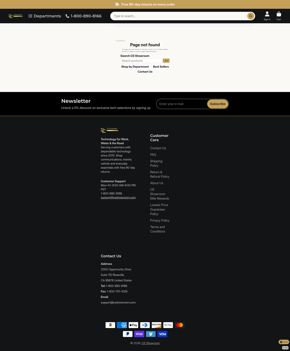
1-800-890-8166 (86, 16)
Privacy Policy (159, 220)
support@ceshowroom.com (118, 197)
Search (166, 60)
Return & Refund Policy (159, 174)
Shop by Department (135, 66)
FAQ (153, 154)
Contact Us (145, 71)
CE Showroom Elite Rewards (159, 194)
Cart (278, 15)
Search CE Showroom (134, 56)
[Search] (250, 16)
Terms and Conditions (157, 229)
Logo (16, 16)
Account (267, 15)
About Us (156, 183)
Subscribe (217, 104)
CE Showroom (151, 343)
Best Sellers (161, 66)
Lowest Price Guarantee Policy (159, 209)
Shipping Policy (156, 163)
